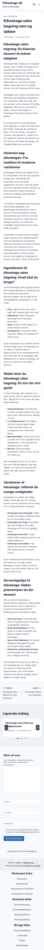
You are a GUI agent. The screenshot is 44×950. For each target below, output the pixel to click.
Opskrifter (12, 16)
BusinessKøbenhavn (22, 910)
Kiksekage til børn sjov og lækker (33, 691)
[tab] (17, 738)
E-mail (8, 813)
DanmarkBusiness (22, 905)
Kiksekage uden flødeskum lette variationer (10, 693)
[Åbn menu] (39, 4)
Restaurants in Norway (22, 894)
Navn (8, 802)
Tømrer (22, 940)
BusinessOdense (22, 914)
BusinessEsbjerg (22, 919)
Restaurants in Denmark (22, 889)
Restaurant (22, 879)
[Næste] (37, 727)
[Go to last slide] (6, 727)
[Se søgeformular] (34, 4)
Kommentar (10, 765)
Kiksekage (9, 37)
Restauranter (22, 884)
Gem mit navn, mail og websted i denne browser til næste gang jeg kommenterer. (23, 831)
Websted (9, 823)
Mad (5, 16)
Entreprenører (22, 945)
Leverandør (22, 935)
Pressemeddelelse (22, 930)
